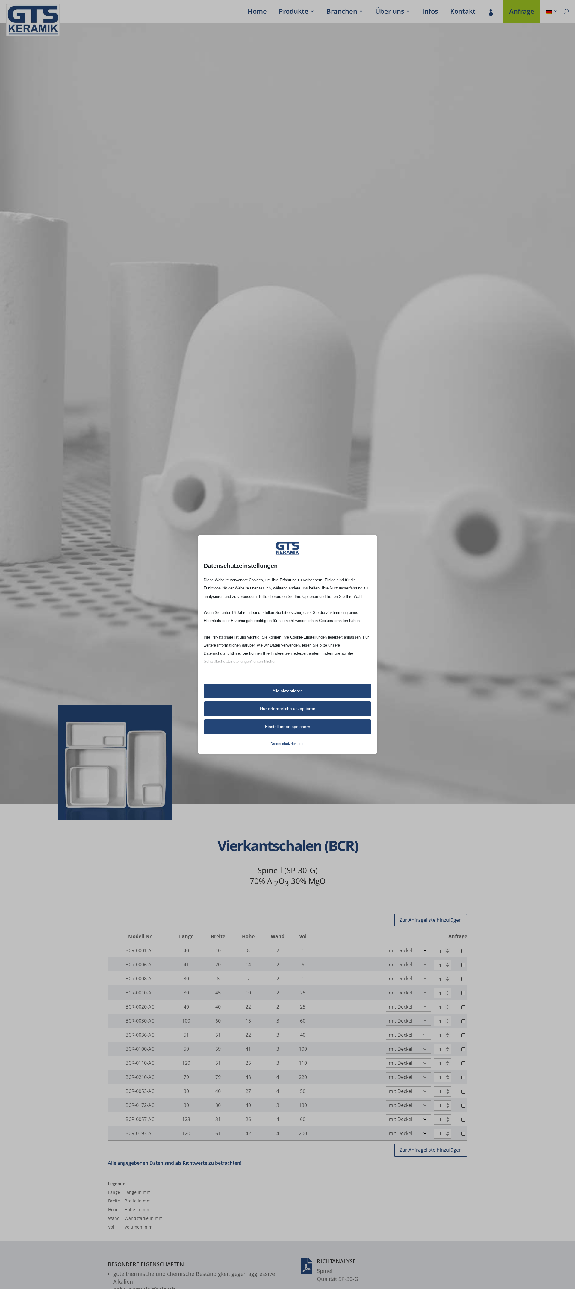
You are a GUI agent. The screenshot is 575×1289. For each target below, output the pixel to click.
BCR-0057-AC (139, 1119)
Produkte (293, 12)
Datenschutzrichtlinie (287, 744)
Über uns (389, 12)
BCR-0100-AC (139, 1049)
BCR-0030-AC (139, 1020)
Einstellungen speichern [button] (287, 726)
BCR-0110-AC (139, 1063)
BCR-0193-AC (139, 1133)
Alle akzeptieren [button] (288, 691)
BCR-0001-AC (139, 950)
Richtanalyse (336, 1261)
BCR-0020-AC (139, 1006)
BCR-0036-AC (139, 1035)
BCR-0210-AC (139, 1077)
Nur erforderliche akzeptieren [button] (287, 708)
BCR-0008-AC (139, 978)
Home (257, 12)
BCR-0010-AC (139, 992)
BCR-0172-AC (139, 1105)
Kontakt (463, 12)
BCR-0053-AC (139, 1091)
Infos (430, 12)
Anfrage (521, 12)
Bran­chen (341, 12)
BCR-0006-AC (139, 964)
